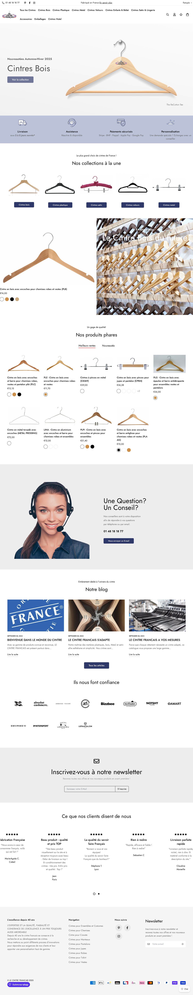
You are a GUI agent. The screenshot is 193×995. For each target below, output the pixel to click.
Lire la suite (12, 654)
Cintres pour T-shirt (77, 957)
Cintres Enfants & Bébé (117, 10)
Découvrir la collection (114, 307)
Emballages (40, 19)
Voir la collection (20, 79)
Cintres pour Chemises (79, 930)
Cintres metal (169, 205)
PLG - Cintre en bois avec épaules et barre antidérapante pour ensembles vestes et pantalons (168, 382)
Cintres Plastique (61, 10)
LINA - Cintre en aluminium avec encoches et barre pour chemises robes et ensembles (58, 433)
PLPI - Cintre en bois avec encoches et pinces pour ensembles (93, 433)
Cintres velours (132, 205)
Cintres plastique (60, 205)
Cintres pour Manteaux (79, 939)
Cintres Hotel (54, 19)
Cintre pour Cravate (78, 935)
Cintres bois (24, 204)
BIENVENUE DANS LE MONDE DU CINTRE (34, 640)
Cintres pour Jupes (77, 948)
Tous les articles (96, 665)
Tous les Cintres (28, 10)
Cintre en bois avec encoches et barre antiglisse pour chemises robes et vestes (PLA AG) (132, 435)
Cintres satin (96, 205)
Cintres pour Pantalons (79, 944)
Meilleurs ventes (87, 345)
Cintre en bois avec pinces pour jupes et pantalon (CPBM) (133, 379)
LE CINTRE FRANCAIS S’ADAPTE (89, 640)
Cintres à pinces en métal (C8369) (93, 379)
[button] (187, 14)
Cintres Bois (44, 10)
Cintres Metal (78, 10)
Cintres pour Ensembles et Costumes (86, 926)
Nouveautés (108, 345)
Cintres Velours (95, 10)
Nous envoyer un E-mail (118, 540)
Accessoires (26, 19)
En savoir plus (105, 2)
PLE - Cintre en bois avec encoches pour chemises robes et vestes (59, 381)
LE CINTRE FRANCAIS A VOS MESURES (154, 640)
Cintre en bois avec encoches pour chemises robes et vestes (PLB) (33, 289)
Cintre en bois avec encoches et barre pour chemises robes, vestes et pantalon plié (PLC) (22, 381)
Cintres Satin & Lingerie (143, 10)
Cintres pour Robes (78, 953)
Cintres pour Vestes (78, 962)
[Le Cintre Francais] (9, 14)
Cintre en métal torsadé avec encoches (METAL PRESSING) (22, 431)
